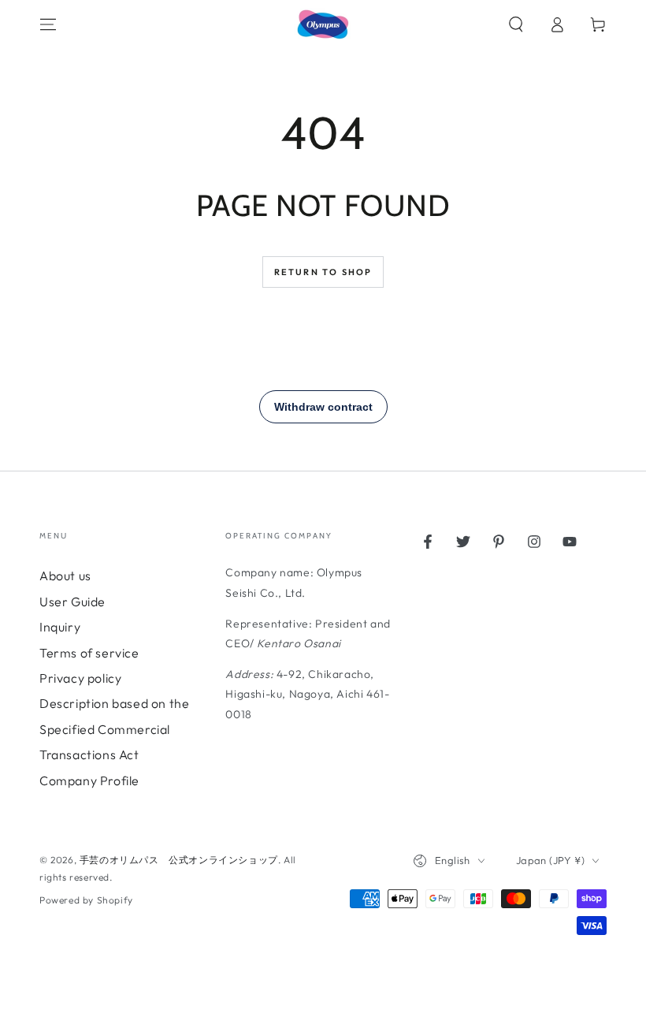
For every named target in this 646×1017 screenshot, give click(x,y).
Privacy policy (80, 678)
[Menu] (48, 24)
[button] (516, 24)
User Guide (72, 601)
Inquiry (59, 627)
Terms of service (89, 653)
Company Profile (89, 780)
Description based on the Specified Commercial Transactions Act (114, 728)
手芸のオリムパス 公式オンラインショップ (179, 860)
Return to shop (323, 272)
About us (65, 575)
